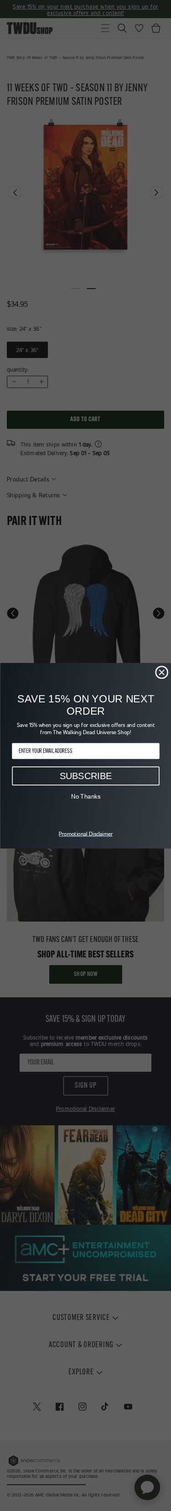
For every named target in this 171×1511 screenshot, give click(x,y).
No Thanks (85, 796)
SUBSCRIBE (85, 775)
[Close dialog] (161, 672)
